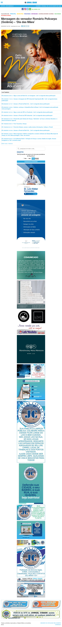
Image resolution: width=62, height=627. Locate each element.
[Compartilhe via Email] (28, 26)
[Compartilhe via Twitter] (24, 26)
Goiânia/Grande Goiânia (46, 14)
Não (30, 158)
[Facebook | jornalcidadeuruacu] (23, 9)
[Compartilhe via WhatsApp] (26, 26)
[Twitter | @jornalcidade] (28, 9)
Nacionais (57, 14)
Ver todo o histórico (8, 143)
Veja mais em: (5, 14)
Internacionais (6, 15)
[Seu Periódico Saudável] (31, 2)
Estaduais (34, 14)
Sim (25, 158)
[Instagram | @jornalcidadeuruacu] (25, 9)
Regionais (27, 14)
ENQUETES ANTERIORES (31, 161)
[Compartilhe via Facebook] (22, 26)
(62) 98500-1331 (36, 9)
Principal (13, 14)
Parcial (37, 158)
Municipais (20, 14)
